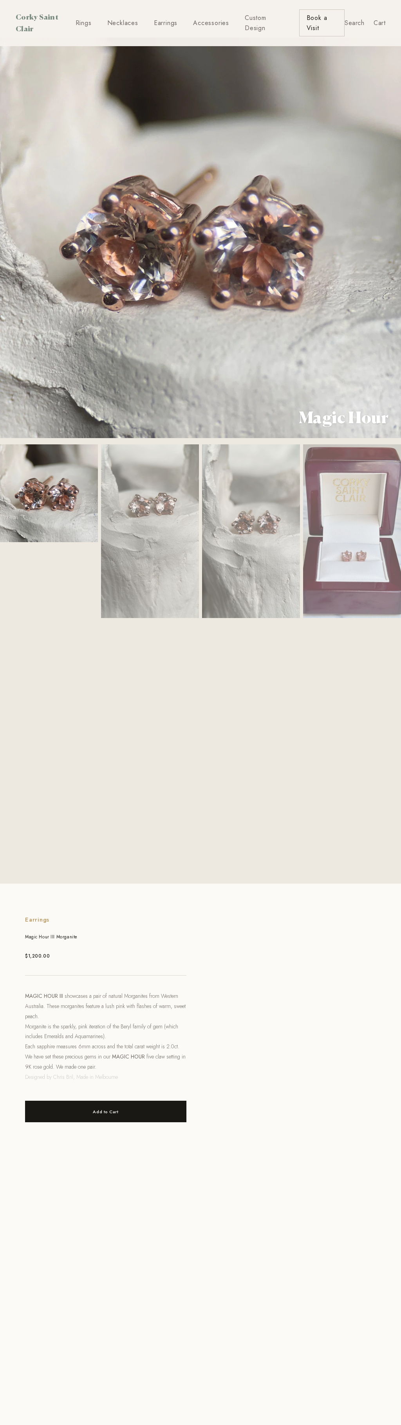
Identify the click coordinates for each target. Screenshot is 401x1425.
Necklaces (122, 22)
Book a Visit (317, 22)
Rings (84, 22)
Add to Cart (105, 1112)
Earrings (165, 22)
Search (354, 22)
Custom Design (255, 22)
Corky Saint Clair (37, 22)
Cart (379, 22)
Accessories (211, 22)
